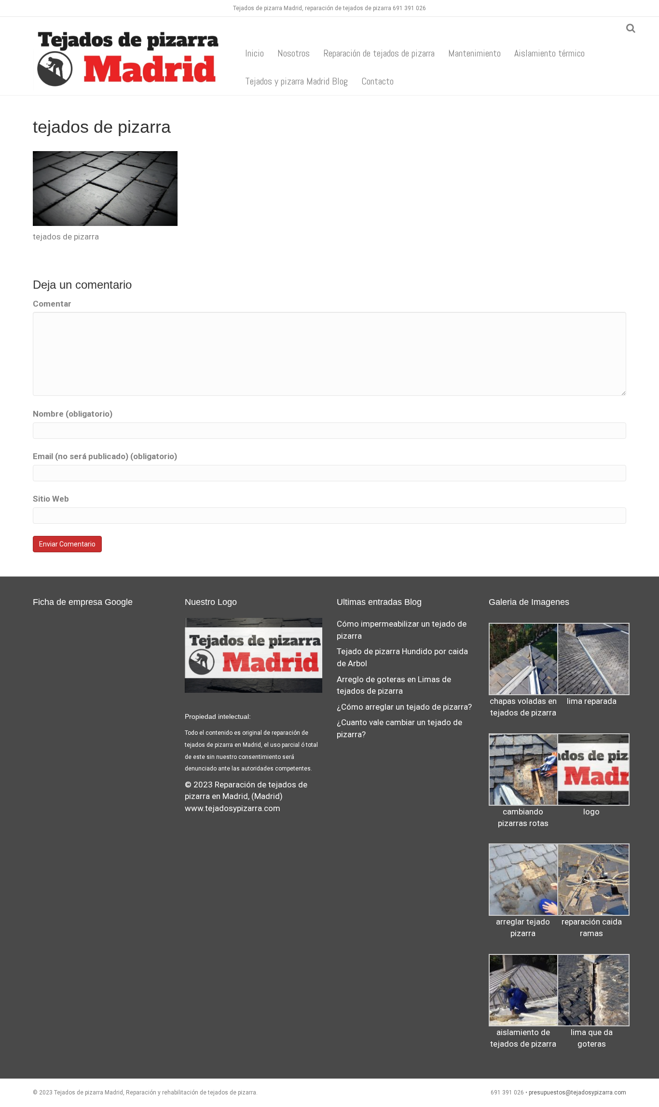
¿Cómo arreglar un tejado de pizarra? (404, 707)
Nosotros (293, 53)
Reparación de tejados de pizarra (379, 53)
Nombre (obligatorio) (72, 414)
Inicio (254, 53)
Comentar (52, 303)
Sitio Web (51, 499)
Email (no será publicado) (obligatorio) (105, 456)
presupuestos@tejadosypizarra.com (577, 1092)
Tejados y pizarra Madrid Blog (296, 81)
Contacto (377, 81)
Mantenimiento (474, 53)
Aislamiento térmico (549, 53)
